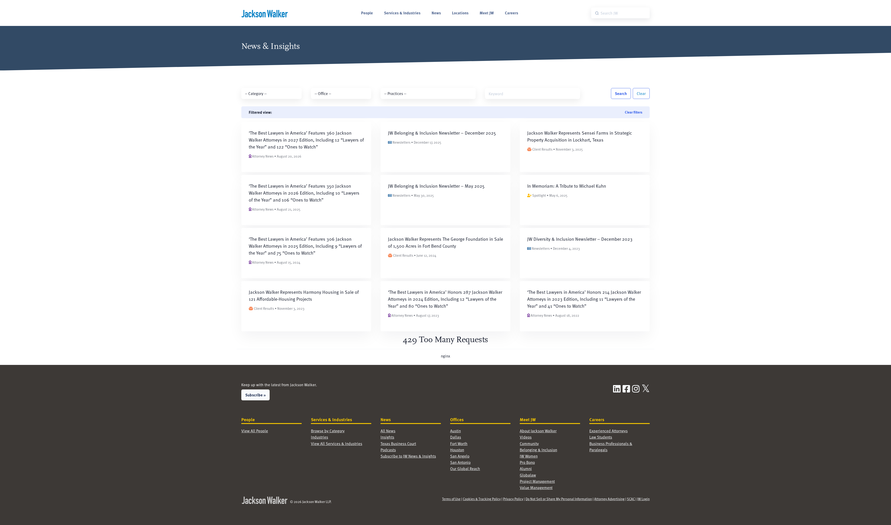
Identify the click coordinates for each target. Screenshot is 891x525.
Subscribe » (255, 395)
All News (388, 430)
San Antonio (460, 462)
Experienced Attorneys (608, 430)
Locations (460, 13)
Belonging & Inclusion (538, 449)
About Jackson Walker (538, 430)
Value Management (536, 487)
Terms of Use (451, 499)
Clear (641, 93)
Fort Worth (459, 443)
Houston (457, 449)
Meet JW (487, 13)
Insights (387, 437)
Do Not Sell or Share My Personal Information (559, 499)
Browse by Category (328, 430)
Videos (526, 437)
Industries (319, 437)
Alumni (526, 468)
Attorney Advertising (609, 499)
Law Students (600, 437)
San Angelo (459, 456)
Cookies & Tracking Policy (482, 499)
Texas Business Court (398, 443)
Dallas (455, 437)
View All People (254, 430)
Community (529, 443)
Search (621, 93)
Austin (455, 430)
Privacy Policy (513, 499)
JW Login (643, 499)
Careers (511, 13)
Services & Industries (402, 13)
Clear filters (633, 112)
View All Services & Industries (336, 443)
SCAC (631, 499)
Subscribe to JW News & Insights (408, 456)
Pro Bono (527, 462)
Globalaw (528, 475)
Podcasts (388, 449)
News (436, 13)
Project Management (537, 481)
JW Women (529, 456)
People (367, 13)
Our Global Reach (465, 468)
